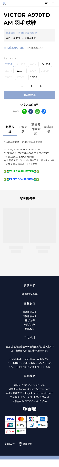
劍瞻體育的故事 (29, 294)
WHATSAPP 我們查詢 (21, 171)
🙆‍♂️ (7, 179)
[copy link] (43, 111)
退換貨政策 (29, 320)
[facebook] (30, 111)
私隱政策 (29, 328)
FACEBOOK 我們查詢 (21, 179)
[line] (24, 111)
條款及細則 (29, 324)
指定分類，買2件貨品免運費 (21, 32)
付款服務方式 (29, 316)
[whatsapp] (37, 111)
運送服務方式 (29, 312)
